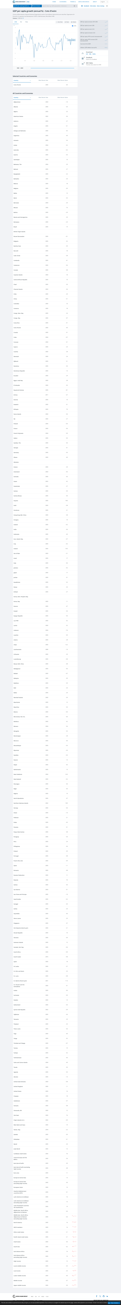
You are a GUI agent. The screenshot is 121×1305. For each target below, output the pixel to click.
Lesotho (16, 635)
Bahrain (16, 169)
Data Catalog (100, 6)
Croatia (16, 332)
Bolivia (15, 212)
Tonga (15, 1038)
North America (18, 1222)
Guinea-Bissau (18, 496)
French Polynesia (18, 433)
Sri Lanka (16, 966)
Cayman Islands (18, 275)
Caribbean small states (20, 1153)
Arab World (17, 1149)
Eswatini (16, 404)
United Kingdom (18, 1086)
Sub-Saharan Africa (19, 1251)
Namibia (16, 755)
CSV (87, 54)
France (15, 428)
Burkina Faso (17, 246)
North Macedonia (19, 798)
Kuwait (16, 611)
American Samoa (18, 116)
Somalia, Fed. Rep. (19, 947)
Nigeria (16, 793)
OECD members (18, 1227)
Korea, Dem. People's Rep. (21, 596)
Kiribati (16, 592)
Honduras (16, 510)
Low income (17, 1271)
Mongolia (16, 731)
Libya (15, 644)
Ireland (16, 548)
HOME (54, 1)
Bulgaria (16, 241)
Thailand (16, 1024)
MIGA (42, 1296)
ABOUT (95, 1)
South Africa (17, 952)
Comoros (16, 308)
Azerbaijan (17, 159)
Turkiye (16, 1053)
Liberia (16, 640)
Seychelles (17, 913)
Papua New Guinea (19, 832)
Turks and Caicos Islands (20, 1062)
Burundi (16, 251)
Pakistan (16, 817)
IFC (39, 1296)
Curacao (16, 342)
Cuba (15, 337)
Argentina (16, 135)
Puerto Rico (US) (18, 861)
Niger (15, 789)
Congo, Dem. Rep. (19, 313)
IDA (36, 1296)
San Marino (17, 889)
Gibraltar (16, 462)
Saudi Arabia (17, 899)
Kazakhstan (17, 582)
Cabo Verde (17, 255)
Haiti (15, 505)
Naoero (16, 760)
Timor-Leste (17, 1029)
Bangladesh (17, 174)
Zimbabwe (16, 1139)
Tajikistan (16, 1014)
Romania (16, 870)
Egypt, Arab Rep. (18, 380)
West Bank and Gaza (19, 1125)
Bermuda (16, 203)
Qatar (15, 865)
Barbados (16, 179)
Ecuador (16, 375)
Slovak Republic (18, 933)
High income (17, 1261)
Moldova (16, 721)
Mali (15, 688)
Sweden (16, 1000)
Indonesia (16, 534)
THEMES (72, 1)
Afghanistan (17, 102)
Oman (15, 813)
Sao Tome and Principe (20, 894)
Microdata (93, 6)
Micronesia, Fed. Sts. (19, 716)
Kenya (15, 587)
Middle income (18, 1280)
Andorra (16, 121)
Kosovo (16, 606)
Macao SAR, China (19, 664)
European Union (18, 1187)
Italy (15, 563)
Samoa (15, 885)
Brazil (15, 227)
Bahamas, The (17, 164)
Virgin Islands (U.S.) (19, 1120)
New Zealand (17, 779)
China (15, 299)
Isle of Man (17, 553)
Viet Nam (16, 1115)
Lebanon (16, 630)
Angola (16, 126)
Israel (15, 558)
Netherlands (17, 769)
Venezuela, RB (18, 1110)
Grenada (16, 476)
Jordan (15, 577)
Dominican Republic (19, 371)
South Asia (17, 1246)
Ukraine (16, 1077)
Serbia (15, 909)
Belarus (16, 183)
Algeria (16, 111)
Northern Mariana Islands (21, 803)
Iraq (15, 544)
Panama (16, 827)
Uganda (16, 1072)
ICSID (47, 1296)
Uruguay (16, 1096)
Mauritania (17, 702)
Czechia (16, 351)
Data (28, 1)
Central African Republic (20, 279)
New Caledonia (18, 774)
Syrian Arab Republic (19, 1009)
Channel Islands (18, 289)
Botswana (16, 222)
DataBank (86, 6)
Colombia (16, 303)
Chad (15, 284)
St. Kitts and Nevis (19, 971)
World (15, 1144)
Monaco (16, 726)
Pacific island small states (21, 1237)
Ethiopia (16, 409)
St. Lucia (16, 976)
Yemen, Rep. (17, 1129)
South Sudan (17, 957)
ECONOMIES (63, 1)
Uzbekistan (17, 1101)
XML (90, 54)
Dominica (16, 366)
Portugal (16, 856)
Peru (15, 841)
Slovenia (16, 937)
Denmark (16, 356)
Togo (15, 1033)
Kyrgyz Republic (18, 616)
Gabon (15, 438)
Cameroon (17, 265)
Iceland (16, 524)
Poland (16, 851)
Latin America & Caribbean (21, 1197)
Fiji (14, 419)
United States (17, 1091)
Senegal (16, 904)
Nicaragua (16, 784)
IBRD (32, 1296)
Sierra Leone (17, 918)
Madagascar (17, 668)
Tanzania (16, 1019)
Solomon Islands (18, 942)
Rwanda (16, 880)
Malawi (16, 673)
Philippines (17, 846)
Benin (15, 198)
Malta (15, 692)
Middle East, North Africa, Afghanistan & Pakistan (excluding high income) (21, 1217)
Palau (15, 822)
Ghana (15, 457)
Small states (17, 1242)
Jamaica (16, 568)
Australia (16, 150)
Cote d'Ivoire (17, 85)
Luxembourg (17, 659)
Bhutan (16, 207)
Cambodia (16, 260)
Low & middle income (20, 1266)
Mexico (16, 712)
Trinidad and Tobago (19, 1043)
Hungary (16, 520)
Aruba (15, 145)
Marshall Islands (18, 697)
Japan (15, 572)
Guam (15, 481)
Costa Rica (17, 323)
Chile (15, 294)
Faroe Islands (17, 414)
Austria (16, 155)
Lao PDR (16, 620)
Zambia (16, 1134)
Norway (16, 808)
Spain (15, 961)
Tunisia (16, 1048)
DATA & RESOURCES (83, 1)
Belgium (16, 188)
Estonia (16, 399)
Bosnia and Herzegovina (20, 217)
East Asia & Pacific (19, 1163)
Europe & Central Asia (20, 1177)
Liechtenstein (17, 649)
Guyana (16, 500)
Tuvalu (15, 1067)
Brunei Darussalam (19, 236)
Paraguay (16, 837)
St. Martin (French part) (20, 981)
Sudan (15, 990)
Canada (16, 270)
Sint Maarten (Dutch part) (21, 928)
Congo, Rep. (17, 318)
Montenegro (17, 736)
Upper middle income (20, 1285)
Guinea (16, 491)
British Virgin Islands (19, 231)
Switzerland (17, 1005)
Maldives (16, 683)
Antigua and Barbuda (20, 131)
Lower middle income (20, 1275)
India (15, 529)
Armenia (16, 140)
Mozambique (17, 745)
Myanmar (16, 750)
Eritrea (15, 395)
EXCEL (94, 54)
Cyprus (16, 347)
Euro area (16, 1173)
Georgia (16, 447)
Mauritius (16, 707)
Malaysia (16, 678)
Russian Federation (19, 875)
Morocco (16, 741)
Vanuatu (16, 1105)
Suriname (16, 995)
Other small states (19, 1232)
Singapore (16, 923)
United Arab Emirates (20, 1081)
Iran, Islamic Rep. (18, 539)
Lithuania (16, 654)
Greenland (17, 472)
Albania (16, 107)
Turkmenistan (17, 1057)
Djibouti (16, 361)
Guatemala (17, 486)
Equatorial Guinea (19, 390)
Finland (16, 423)
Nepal (15, 765)
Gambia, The (17, 443)
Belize (15, 193)
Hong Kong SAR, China (20, 515)
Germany (16, 452)
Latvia (15, 625)
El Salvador (17, 385)
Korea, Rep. (17, 601)
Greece (16, 467)
